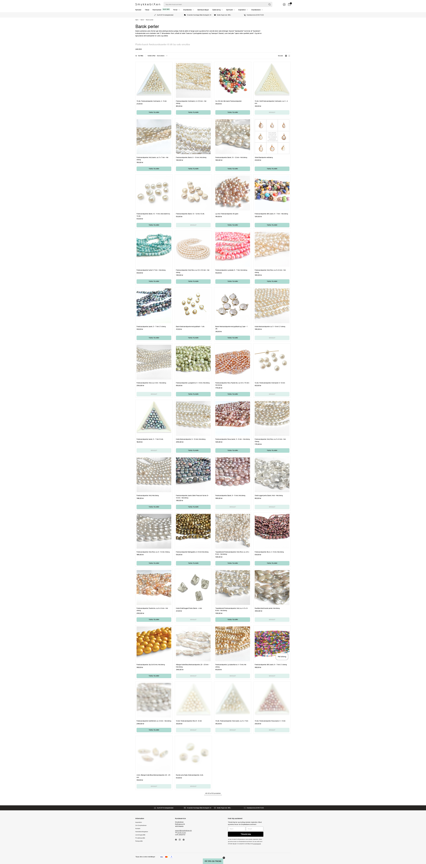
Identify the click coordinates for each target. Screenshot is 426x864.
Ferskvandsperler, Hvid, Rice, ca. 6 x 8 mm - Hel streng (270, 271)
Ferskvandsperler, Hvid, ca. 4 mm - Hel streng (151, 383)
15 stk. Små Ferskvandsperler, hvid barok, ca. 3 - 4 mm (271, 102)
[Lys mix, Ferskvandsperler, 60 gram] (232, 193)
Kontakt (137, 828)
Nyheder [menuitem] (138, 10)
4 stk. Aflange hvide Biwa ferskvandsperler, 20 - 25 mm (153, 776)
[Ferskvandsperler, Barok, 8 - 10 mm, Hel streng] (193, 136)
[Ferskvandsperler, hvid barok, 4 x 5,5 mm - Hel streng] (193, 80)
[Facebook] (177, 839)
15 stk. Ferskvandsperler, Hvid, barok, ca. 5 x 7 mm (231, 721)
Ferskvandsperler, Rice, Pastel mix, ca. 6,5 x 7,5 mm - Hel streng (232, 384)
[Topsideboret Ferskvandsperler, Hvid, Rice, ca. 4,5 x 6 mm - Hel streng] (232, 531)
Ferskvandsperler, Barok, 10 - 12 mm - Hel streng (231, 157)
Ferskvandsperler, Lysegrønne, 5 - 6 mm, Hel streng (193, 383)
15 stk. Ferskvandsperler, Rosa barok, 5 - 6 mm (270, 721)
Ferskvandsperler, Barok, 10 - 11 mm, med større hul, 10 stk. (153, 215)
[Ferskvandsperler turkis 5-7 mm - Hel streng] (154, 249)
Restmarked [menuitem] (157, 10)
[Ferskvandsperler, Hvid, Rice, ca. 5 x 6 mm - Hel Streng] (272, 418)
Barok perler (149, 19)
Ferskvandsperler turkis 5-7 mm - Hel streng (151, 270)
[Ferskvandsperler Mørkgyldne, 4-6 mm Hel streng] (193, 531)
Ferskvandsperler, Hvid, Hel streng (148, 495)
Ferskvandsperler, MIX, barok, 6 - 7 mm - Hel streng (271, 214)
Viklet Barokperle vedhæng (264, 157)
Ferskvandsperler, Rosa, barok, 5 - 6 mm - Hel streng (232, 439)
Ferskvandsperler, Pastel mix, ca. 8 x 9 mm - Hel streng (152, 609)
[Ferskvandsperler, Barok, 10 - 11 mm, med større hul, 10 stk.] (154, 193)
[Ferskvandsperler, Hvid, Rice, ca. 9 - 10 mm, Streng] (154, 531)
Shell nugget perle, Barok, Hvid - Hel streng (269, 495)
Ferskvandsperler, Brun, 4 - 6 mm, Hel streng (269, 552)
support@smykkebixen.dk (183, 830)
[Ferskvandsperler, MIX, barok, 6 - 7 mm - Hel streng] (272, 193)
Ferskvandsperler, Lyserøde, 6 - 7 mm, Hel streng (231, 270)
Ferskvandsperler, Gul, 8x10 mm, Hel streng (151, 665)
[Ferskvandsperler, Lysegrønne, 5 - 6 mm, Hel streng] (193, 362)
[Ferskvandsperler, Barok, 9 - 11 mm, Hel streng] (232, 474)
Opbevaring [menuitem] (216, 10)
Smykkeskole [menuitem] (256, 10)
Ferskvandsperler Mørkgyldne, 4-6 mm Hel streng (192, 552)
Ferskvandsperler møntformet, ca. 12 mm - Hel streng (154, 721)
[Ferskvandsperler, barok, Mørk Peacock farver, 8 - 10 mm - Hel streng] (193, 474)
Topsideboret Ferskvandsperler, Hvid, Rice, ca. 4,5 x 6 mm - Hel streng (232, 553)
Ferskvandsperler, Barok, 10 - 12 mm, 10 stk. (190, 214)
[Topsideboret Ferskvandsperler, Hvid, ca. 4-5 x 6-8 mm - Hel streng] (232, 587)
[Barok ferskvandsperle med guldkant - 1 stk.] (193, 305)
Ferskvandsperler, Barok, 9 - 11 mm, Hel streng (230, 495)
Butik (142, 19)
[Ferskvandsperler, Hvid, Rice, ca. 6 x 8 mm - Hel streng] (272, 249)
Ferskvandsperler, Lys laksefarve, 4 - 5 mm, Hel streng (230, 666)
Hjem (136, 19)
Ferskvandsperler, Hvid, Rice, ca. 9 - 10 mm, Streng (153, 552)
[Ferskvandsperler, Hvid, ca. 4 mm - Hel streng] (154, 362)
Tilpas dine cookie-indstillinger (145, 857)
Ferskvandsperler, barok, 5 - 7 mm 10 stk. (150, 439)
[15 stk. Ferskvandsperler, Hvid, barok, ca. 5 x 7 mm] (232, 700)
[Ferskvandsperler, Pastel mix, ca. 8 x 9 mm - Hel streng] (154, 587)
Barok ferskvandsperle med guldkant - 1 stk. (190, 327)
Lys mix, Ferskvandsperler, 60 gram (226, 214)
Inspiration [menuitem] (242, 10)
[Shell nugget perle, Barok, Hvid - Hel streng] (272, 474)
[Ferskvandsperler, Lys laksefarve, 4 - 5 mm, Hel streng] (232, 643)
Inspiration (138, 822)
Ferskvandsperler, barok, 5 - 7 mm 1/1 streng (151, 327)
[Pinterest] (184, 839)
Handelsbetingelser (141, 832)
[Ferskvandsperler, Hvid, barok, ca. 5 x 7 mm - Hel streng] (154, 136)
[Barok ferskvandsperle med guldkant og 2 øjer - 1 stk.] (232, 305)
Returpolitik (139, 841)
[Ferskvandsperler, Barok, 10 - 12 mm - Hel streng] (232, 136)
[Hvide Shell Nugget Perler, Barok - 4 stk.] (193, 587)
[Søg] (269, 4)
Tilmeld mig (246, 834)
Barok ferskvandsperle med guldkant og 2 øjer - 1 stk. (231, 328)
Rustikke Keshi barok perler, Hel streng (267, 608)
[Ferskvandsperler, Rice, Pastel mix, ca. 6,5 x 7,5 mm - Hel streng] (232, 362)
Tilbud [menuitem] (147, 10)
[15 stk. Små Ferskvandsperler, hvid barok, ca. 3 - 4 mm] (272, 80)
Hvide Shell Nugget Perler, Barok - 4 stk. (189, 608)
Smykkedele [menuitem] (187, 10)
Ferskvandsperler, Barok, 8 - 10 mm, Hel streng (191, 157)
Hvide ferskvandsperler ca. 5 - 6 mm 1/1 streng (270, 327)
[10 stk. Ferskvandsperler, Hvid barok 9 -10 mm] (272, 362)
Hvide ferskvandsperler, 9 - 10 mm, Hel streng (190, 439)
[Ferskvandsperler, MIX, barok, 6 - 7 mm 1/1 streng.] (272, 643)
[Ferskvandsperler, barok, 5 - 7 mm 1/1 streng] (154, 305)
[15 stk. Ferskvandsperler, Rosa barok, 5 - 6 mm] (272, 700)
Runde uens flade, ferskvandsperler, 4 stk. (189, 775)
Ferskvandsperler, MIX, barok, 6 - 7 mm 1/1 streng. (271, 665)
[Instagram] (180, 839)
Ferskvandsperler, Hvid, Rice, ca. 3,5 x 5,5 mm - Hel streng (192, 271)
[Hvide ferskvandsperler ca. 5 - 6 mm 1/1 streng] (272, 305)
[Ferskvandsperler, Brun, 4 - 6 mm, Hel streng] (272, 531)
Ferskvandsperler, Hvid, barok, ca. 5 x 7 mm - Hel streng (152, 158)
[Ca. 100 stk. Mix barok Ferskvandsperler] (232, 80)
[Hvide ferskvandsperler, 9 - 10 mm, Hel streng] (193, 418)
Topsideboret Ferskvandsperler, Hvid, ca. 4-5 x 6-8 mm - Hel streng (231, 609)
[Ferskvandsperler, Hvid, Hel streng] (154, 474)
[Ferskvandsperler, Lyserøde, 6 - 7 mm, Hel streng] (232, 249)
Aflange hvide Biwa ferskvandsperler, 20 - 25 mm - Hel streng (192, 666)
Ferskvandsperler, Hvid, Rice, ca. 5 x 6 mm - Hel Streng (270, 440)
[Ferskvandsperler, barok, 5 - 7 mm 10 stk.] (154, 418)
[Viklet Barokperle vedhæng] (272, 136)
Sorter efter (151, 56)
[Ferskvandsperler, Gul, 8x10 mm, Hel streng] (154, 643)
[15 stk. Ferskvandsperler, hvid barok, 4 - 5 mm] (154, 80)
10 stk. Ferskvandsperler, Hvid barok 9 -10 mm (270, 383)
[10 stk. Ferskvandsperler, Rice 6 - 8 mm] (193, 700)
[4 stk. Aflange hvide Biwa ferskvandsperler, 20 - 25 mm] (154, 754)
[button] (213, 861)
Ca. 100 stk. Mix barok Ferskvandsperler (228, 101)
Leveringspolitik (140, 835)
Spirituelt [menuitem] (229, 10)
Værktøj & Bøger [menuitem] (203, 10)
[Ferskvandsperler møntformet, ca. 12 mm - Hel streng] (154, 700)
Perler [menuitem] (175, 10)
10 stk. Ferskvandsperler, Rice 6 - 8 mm (189, 721)
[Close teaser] (224, 858)
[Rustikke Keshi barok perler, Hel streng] (272, 587)
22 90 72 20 (181, 833)
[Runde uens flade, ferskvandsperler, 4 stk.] (193, 754)
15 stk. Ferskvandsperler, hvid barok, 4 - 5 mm (152, 101)
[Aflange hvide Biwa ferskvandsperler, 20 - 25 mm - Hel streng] (193, 643)
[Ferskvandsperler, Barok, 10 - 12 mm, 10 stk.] (193, 193)
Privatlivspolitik (140, 838)
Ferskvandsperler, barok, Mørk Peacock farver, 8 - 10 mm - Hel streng (192, 496)
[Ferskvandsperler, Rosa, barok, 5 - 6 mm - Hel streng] (232, 418)
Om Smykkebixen (141, 825)
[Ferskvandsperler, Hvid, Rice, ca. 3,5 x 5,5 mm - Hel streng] (193, 249)
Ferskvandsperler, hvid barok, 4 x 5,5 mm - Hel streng (191, 102)
